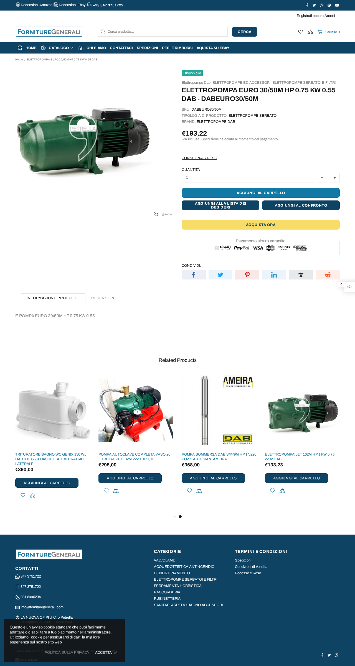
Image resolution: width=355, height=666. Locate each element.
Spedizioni (243, 560)
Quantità (191, 170)
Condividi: (191, 266)
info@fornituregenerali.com (42, 607)
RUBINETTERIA (167, 599)
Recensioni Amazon (36, 5)
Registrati (304, 16)
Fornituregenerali (49, 31)
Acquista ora (261, 225)
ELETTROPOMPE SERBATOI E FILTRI (304, 83)
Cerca (245, 32)
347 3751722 (31, 576)
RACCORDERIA (167, 592)
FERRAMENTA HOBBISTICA (178, 586)
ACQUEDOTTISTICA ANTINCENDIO (184, 567)
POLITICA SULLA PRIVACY (67, 652)
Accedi (330, 16)
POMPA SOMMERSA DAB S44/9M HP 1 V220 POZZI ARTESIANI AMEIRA (219, 457)
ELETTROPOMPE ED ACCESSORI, (242, 83)
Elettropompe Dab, (197, 83)
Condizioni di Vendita (251, 567)
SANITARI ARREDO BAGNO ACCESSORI (188, 605)
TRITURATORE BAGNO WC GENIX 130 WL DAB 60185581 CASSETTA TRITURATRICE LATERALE (50, 459)
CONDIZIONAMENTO (172, 573)
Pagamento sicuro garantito (261, 241)
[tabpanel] (219, 441)
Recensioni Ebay (72, 5)
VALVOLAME (164, 560)
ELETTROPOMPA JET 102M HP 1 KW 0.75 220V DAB (299, 457)
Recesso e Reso (248, 573)
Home (19, 59)
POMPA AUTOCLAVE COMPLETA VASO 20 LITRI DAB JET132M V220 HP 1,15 (134, 457)
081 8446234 (31, 597)
